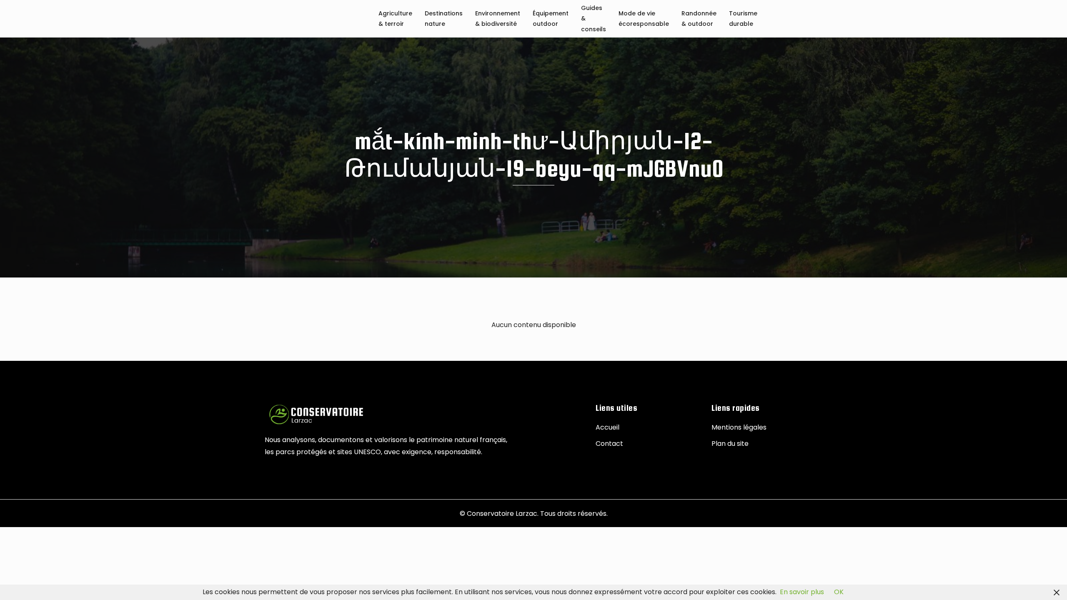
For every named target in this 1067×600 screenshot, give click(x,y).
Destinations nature (444, 19)
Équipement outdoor (551, 19)
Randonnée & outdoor (698, 19)
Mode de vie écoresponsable (644, 19)
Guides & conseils (593, 19)
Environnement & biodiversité (497, 19)
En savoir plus (802, 592)
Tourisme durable (743, 19)
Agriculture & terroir (395, 19)
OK (839, 592)
